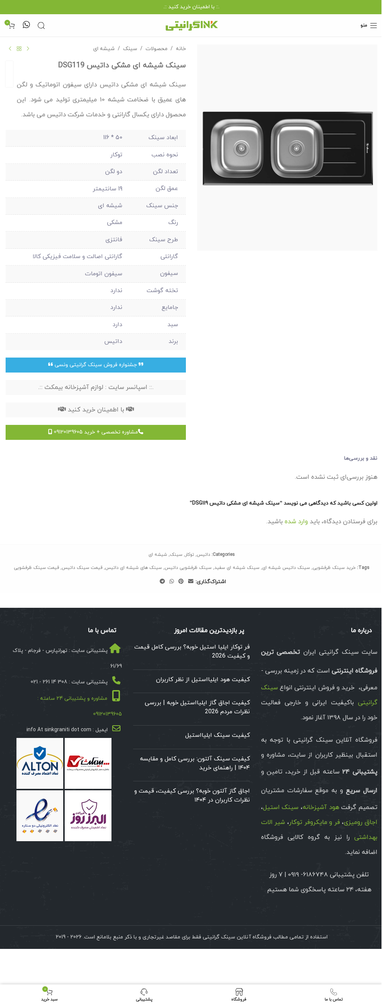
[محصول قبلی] (28, 49)
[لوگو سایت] (191, 24)
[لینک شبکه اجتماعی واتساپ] (171, 581)
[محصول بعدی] (10, 49)
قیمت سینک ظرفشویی (36, 568)
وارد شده (296, 521)
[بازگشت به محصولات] (19, 49)
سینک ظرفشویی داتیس (188, 568)
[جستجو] (41, 25)
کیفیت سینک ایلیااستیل (217, 735)
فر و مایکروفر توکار (314, 822)
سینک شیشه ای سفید (237, 568)
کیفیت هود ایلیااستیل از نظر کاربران (203, 679)
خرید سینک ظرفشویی (334, 568)
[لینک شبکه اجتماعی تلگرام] (162, 581)
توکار (189, 555)
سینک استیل (281, 807)
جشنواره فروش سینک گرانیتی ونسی (95, 364)
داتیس (203, 555)
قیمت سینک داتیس (82, 568)
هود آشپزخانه (321, 807)
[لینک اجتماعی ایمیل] (191, 581)
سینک (130, 48)
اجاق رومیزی (360, 822)
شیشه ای (104, 48)
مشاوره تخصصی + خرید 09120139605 (95, 432)
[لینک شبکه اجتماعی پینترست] (181, 581)
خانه (181, 48)
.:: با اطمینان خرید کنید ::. (191, 6)
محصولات (156, 48)
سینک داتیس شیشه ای (286, 568)
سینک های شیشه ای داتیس (133, 568)
